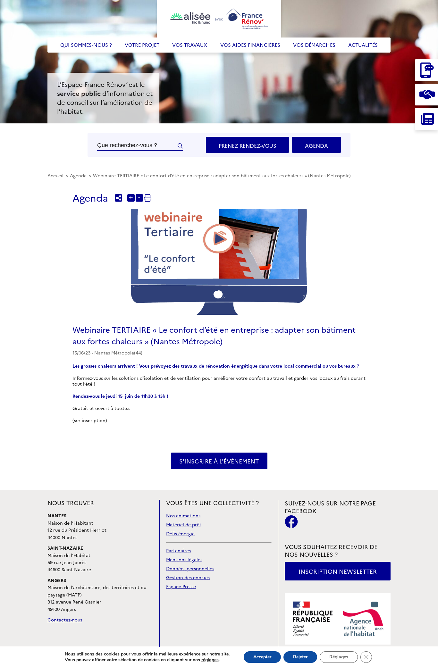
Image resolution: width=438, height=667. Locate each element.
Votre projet (142, 45)
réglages (210, 660)
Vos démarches (314, 45)
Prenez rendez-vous (247, 146)
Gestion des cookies (188, 577)
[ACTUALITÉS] (426, 119)
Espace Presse (181, 586)
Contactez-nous (64, 620)
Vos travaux (189, 45)
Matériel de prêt (183, 524)
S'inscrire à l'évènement (219, 461)
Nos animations (183, 516)
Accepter (262, 657)
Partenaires (178, 550)
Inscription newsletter (338, 571)
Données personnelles (190, 568)
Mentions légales (184, 559)
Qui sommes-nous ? (86, 45)
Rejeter (300, 657)
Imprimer (147, 198)
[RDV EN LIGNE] (426, 94)
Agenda (316, 146)
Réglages (338, 657)
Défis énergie (180, 533)
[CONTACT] (426, 70)
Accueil (56, 175)
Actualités (363, 45)
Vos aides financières (250, 45)
